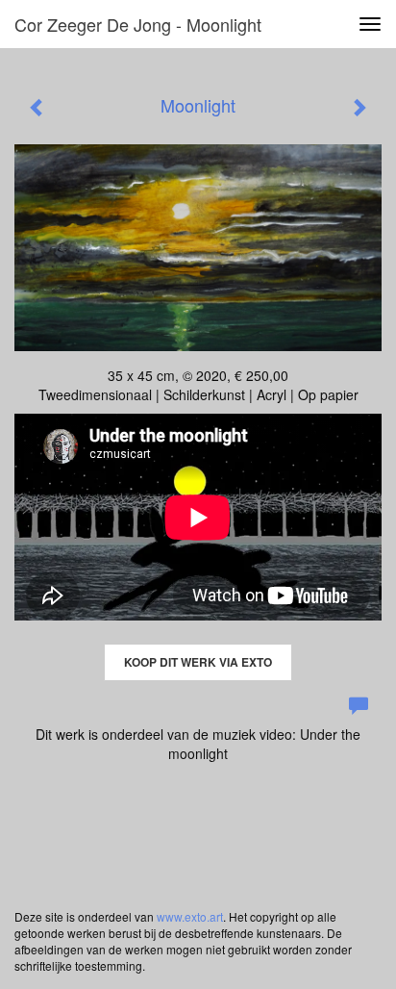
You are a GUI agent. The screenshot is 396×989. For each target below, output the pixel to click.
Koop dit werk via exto (198, 662)
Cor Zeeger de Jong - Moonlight (137, 24)
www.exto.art (190, 916)
